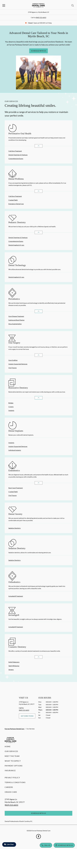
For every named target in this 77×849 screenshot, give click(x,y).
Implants (11, 410)
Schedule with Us (38, 51)
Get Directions (27, 716)
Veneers (11, 669)
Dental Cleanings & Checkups (18, 155)
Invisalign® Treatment (15, 596)
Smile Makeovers (13, 662)
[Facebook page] (38, 836)
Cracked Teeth (13, 200)
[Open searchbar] (73, 5)
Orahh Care (11, 792)
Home (7, 746)
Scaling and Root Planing (16, 320)
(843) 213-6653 (41, 17)
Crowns (11, 407)
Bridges (10, 403)
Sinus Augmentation (15, 324)
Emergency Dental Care (16, 204)
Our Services (11, 751)
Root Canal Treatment (15, 488)
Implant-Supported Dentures (17, 364)
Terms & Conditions (15, 782)
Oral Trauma (12, 368)
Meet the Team (12, 756)
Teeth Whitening (13, 666)
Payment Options (14, 766)
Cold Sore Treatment (15, 151)
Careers (9, 787)
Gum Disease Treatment (16, 316)
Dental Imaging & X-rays (16, 245)
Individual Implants (14, 450)
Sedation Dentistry (14, 528)
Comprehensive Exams (15, 158)
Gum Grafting (12, 360)
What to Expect (13, 761)
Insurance (10, 770)
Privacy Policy (12, 778)
